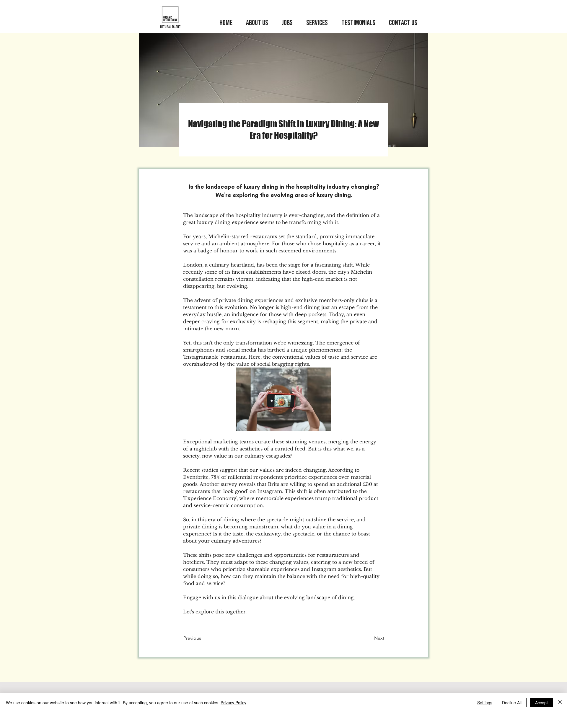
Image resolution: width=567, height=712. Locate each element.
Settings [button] (484, 703)
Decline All (512, 703)
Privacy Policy (233, 703)
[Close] (559, 702)
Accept (541, 703)
